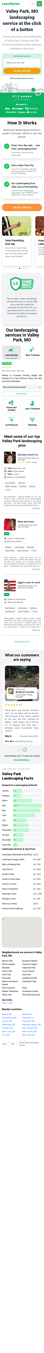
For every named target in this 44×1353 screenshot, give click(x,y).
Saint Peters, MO (29, 1031)
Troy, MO (6, 1035)
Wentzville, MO (28, 1035)
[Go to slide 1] (19, 268)
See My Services (22, 207)
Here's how (15, 155)
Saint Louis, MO (8, 1031)
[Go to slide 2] (21, 268)
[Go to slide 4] (25, 268)
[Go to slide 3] (23, 268)
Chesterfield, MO (9, 1018)
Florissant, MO (28, 1021)
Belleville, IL (27, 1014)
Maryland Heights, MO (31, 1024)
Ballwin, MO (7, 1014)
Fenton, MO (7, 1021)
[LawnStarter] (11, 3)
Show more (36, 508)
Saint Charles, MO (29, 1028)
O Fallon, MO (7, 1028)
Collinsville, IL (28, 1018)
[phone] (39, 3)
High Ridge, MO (8, 1024)
